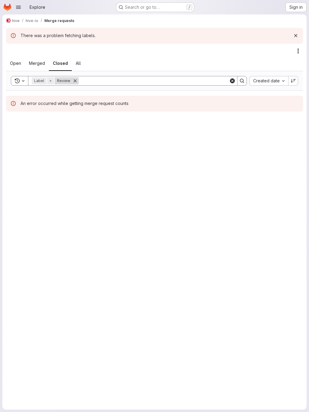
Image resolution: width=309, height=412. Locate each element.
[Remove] (75, 80)
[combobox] (268, 81)
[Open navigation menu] (18, 7)
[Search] (242, 81)
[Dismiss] (295, 35)
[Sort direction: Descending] (293, 81)
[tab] (15, 63)
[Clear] (232, 80)
